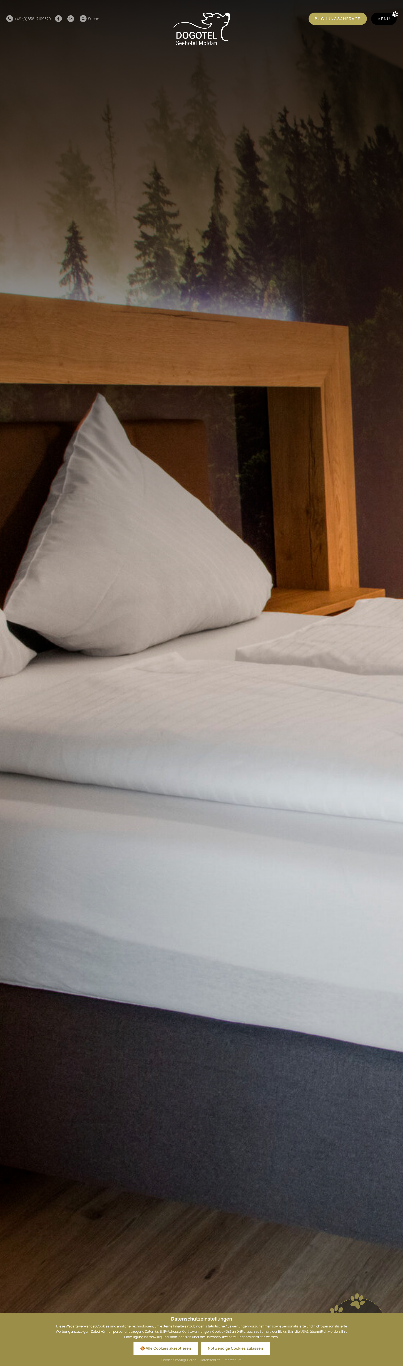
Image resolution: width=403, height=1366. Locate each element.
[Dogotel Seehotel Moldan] (201, 29)
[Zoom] (201, 683)
